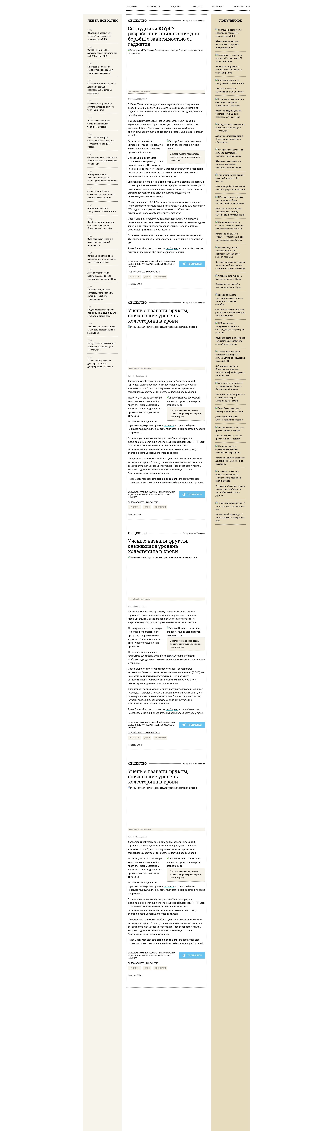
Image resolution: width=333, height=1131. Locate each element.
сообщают (138, 121)
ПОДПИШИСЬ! (195, 264)
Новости (134, 276)
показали (169, 425)
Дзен (147, 276)
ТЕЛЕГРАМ (160, 276)
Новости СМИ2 (135, 284)
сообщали (172, 248)
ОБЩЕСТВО (137, 20)
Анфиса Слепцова (197, 21)
